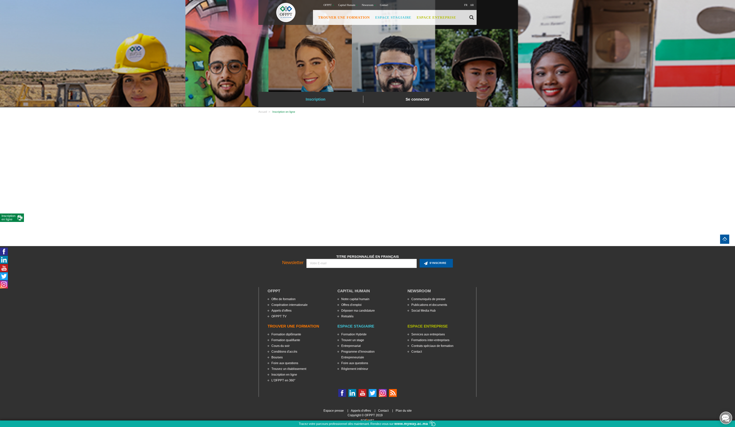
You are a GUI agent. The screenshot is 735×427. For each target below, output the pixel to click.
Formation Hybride (354, 334)
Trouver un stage (352, 340)
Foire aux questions (284, 363)
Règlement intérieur (354, 368)
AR (472, 5)
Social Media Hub (423, 310)
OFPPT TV (279, 316)
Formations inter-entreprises (430, 340)
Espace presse (333, 410)
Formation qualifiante (285, 340)
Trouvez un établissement (288, 368)
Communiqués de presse (428, 299)
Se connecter (418, 99)
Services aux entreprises (428, 334)
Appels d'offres (281, 310)
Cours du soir (280, 345)
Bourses (277, 357)
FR (465, 5)
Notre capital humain (355, 299)
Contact (384, 5)
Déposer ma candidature (358, 310)
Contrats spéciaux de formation (432, 345)
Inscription (315, 99)
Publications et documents (429, 304)
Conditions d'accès (284, 351)
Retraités (347, 316)
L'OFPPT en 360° (283, 380)
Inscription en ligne (284, 374)
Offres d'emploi (351, 304)
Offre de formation (283, 299)
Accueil (262, 111)
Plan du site (404, 410)
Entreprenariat (351, 345)
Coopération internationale (289, 304)
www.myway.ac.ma (411, 424)
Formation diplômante (286, 334)
